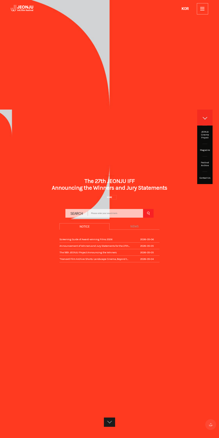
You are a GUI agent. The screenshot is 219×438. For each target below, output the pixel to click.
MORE (109, 197)
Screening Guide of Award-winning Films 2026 (85, 239)
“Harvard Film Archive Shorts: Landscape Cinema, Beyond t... (93, 258)
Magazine (205, 150)
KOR (185, 8)
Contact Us (204, 177)
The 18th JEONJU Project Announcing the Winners (88, 252)
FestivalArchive (205, 164)
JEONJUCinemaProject (205, 134)
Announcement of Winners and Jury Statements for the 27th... (94, 245)
